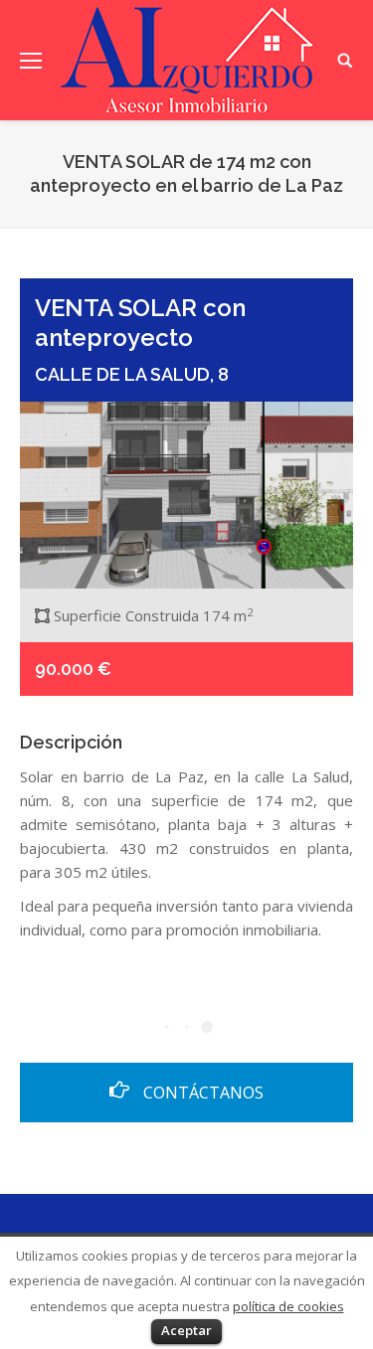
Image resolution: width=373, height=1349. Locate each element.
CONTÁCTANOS (201, 1092)
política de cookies (288, 1306)
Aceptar (186, 1330)
